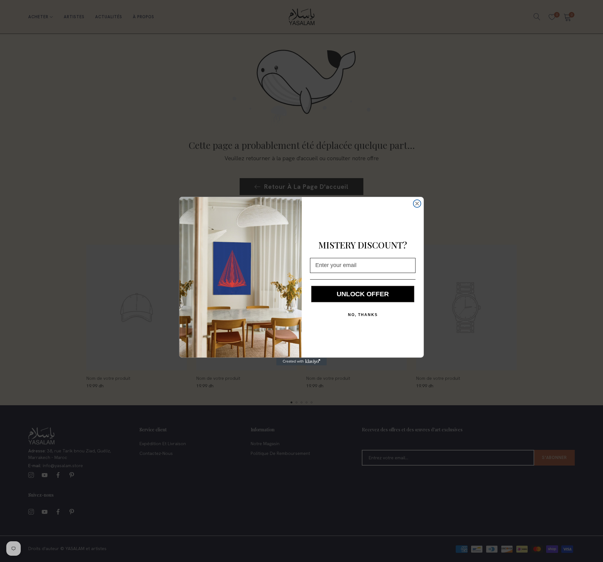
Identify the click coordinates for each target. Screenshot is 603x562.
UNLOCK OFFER (363, 293)
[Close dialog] (417, 203)
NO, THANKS (363, 315)
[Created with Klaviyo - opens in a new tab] (301, 361)
